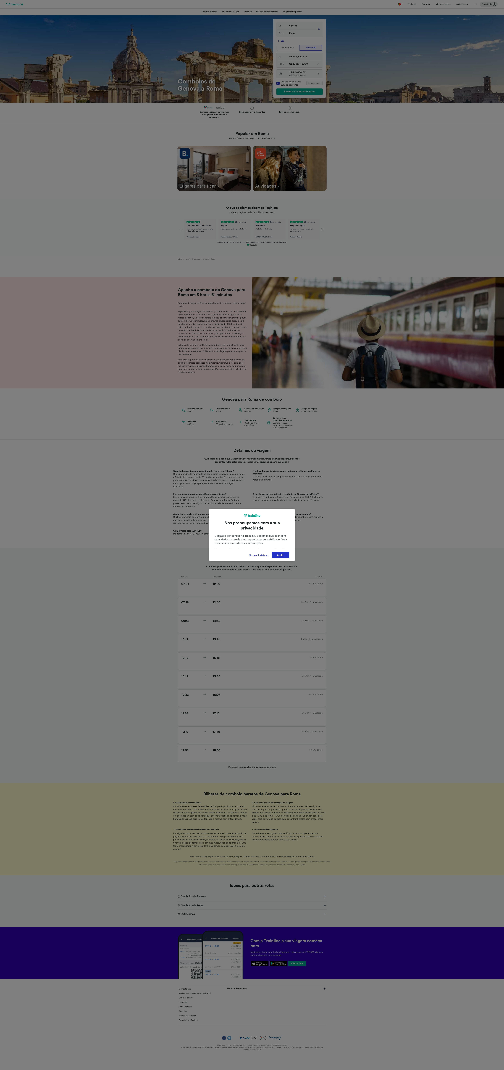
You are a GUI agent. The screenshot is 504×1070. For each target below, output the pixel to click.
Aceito (280, 555)
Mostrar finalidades (259, 555)
